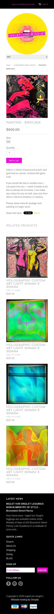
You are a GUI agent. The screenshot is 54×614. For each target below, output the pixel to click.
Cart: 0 (45, 4)
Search (10, 541)
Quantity (10, 148)
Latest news (14, 499)
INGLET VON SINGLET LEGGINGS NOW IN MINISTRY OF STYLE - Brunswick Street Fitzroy (25, 507)
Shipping (10, 550)
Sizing (9, 554)
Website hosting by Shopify (25, 599)
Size (8, 138)
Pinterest (20, 583)
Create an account (27, 4)
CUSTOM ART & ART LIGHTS (24, 65)
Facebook (8, 583)
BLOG (9, 558)
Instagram (14, 583)
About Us (11, 546)
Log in (14, 4)
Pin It (36, 213)
